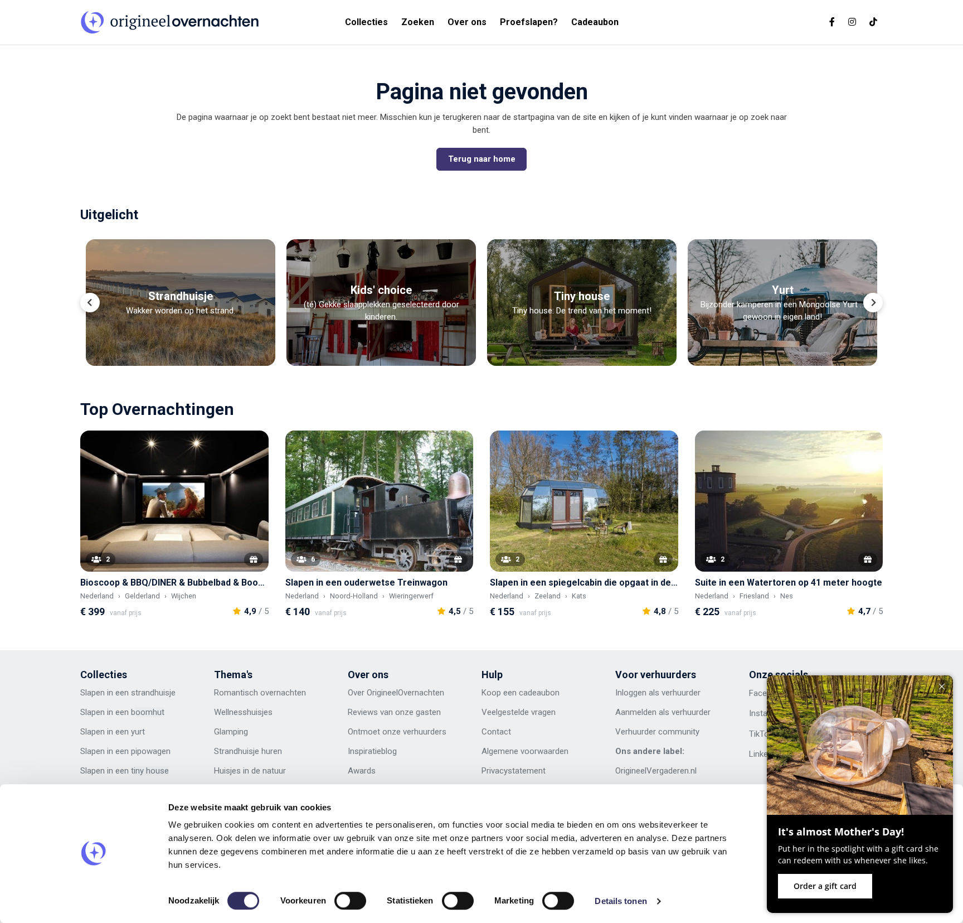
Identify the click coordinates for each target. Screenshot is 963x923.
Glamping (231, 732)
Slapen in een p (107, 751)
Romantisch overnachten (260, 693)
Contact (496, 732)
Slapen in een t (107, 771)
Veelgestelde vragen (518, 712)
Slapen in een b (107, 712)
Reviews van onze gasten (394, 712)
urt (140, 732)
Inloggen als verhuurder (658, 693)
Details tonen (620, 901)
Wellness (230, 712)
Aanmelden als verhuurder (663, 712)
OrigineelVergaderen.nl (656, 771)
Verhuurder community (657, 732)
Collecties (366, 22)
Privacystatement (513, 771)
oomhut (149, 712)
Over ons (467, 22)
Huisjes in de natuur (250, 771)
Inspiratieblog (372, 751)
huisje (257, 712)
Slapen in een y (107, 732)
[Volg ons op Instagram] (852, 22)
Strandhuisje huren (248, 751)
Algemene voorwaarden (524, 751)
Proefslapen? (529, 22)
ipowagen (153, 751)
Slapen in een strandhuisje (128, 693)
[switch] (350, 901)
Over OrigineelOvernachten (396, 693)
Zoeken (417, 22)
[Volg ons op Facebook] (832, 22)
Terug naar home (481, 159)
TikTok (761, 734)
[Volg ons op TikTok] (873, 22)
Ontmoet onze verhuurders (397, 732)
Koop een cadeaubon (520, 693)
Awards (362, 771)
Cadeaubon (595, 22)
